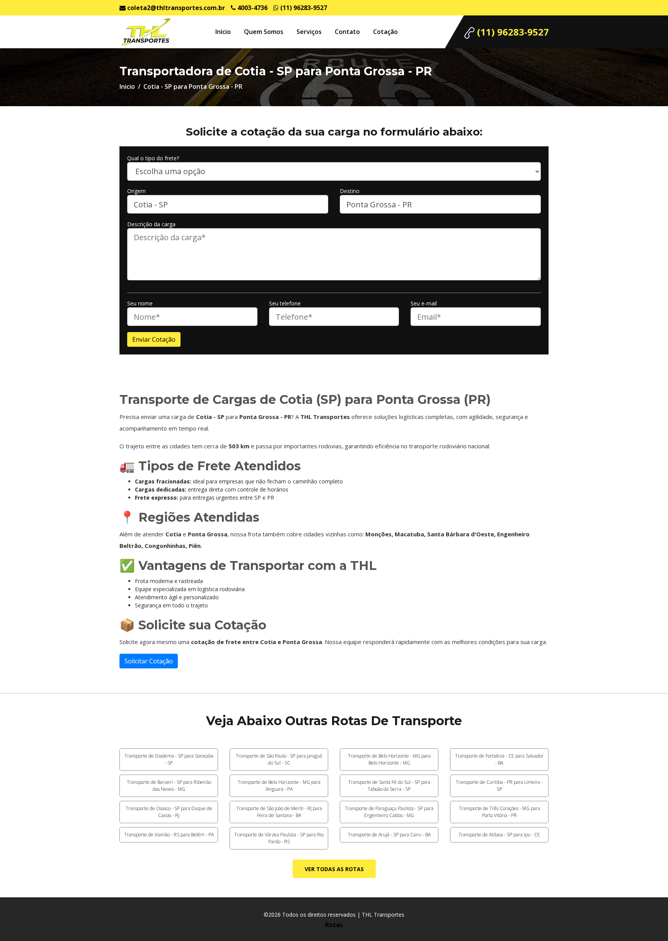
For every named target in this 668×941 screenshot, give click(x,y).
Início (223, 31)
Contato (347, 31)
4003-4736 (252, 7)
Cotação (385, 31)
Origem (136, 191)
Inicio (127, 86)
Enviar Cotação (154, 339)
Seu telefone (285, 303)
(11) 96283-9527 (303, 7)
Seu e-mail (424, 303)
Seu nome (140, 303)
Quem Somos (263, 31)
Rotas (334, 925)
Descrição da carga (151, 224)
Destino (350, 191)
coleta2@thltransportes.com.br (175, 7)
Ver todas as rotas (334, 869)
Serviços (309, 31)
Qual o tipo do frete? (153, 158)
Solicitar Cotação (148, 661)
